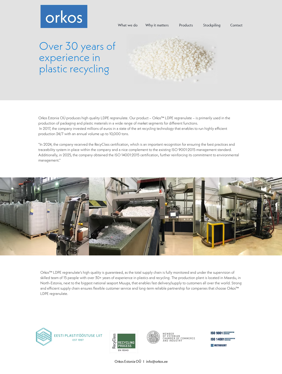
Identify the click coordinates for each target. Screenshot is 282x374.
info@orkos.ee (157, 361)
